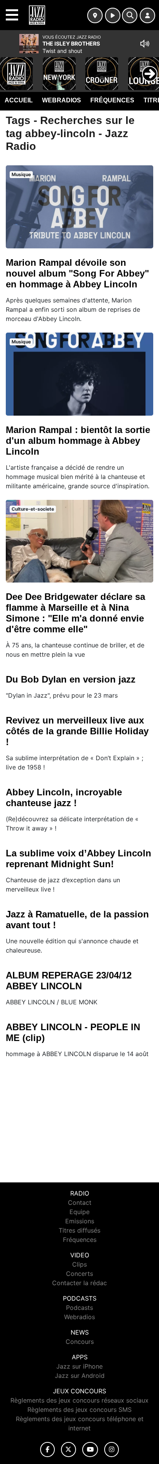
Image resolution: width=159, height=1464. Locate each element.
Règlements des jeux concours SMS (79, 1409)
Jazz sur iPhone (79, 1366)
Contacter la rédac (79, 1283)
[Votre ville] (95, 15)
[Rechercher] (129, 15)
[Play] (10, 68)
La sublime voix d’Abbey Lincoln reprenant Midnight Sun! (78, 858)
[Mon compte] (147, 15)
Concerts (79, 1273)
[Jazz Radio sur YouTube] (90, 1449)
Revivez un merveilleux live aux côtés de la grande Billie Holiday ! (77, 731)
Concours (80, 1341)
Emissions (79, 1221)
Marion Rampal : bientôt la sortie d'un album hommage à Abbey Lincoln (78, 441)
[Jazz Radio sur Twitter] (68, 1449)
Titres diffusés (79, 1230)
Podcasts (79, 1307)
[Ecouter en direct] (112, 15)
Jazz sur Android (80, 1375)
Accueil (19, 100)
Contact (79, 1202)
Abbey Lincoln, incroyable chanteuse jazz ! (64, 797)
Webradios (61, 100)
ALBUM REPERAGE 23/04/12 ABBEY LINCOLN (69, 980)
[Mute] (145, 43)
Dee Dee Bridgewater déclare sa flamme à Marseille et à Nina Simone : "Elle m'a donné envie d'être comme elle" (75, 612)
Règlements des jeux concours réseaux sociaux (79, 1400)
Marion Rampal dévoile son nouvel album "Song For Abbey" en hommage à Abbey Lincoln (77, 273)
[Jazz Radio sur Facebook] (47, 1449)
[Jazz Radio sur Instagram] (111, 1449)
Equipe (79, 1212)
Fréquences (112, 100)
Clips (79, 1264)
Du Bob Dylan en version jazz (70, 679)
